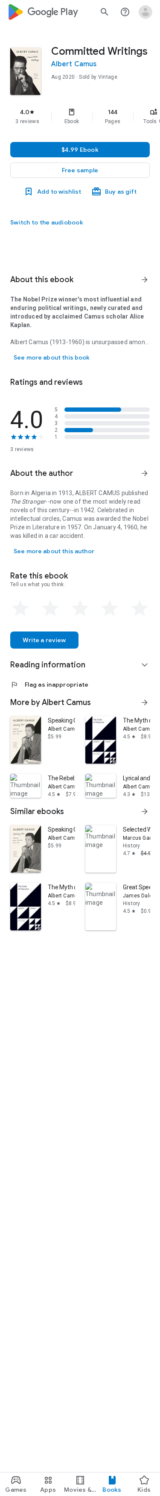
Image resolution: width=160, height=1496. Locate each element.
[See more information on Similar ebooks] (144, 811)
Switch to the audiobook (46, 222)
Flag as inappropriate (49, 684)
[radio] (20, 608)
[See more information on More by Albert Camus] (144, 702)
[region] (80, 116)
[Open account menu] (145, 12)
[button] (80, 170)
